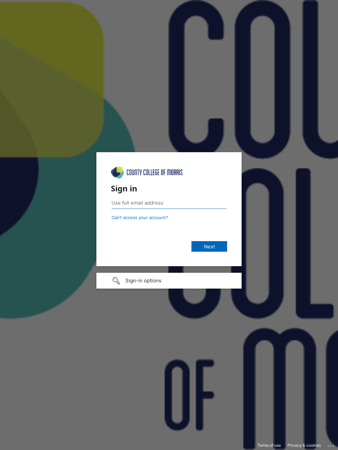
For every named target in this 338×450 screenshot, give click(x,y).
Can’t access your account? (140, 217)
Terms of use (269, 445)
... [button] (331, 444)
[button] (169, 281)
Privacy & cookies (304, 445)
